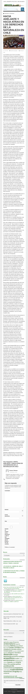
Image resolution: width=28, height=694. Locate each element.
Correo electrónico (7, 515)
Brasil (21, 646)
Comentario (7, 490)
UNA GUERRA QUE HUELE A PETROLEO (14, 594)
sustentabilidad (16, 669)
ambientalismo (9, 643)
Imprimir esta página (14, 50)
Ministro (5, 664)
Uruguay (15, 671)
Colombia (13, 649)
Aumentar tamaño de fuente (5, 50)
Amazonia (16, 642)
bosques (17, 646)
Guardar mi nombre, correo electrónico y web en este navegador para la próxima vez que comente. (7, 536)
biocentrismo (7, 646)
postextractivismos (9, 668)
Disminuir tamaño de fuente (3, 50)
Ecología (15, 654)
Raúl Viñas (6, 587)
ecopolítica (9, 658)
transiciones (8, 671)
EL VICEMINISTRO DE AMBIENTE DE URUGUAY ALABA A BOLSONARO (14, 591)
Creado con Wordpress (12, 691)
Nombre (6, 509)
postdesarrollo (9, 666)
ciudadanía (7, 649)
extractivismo (9, 660)
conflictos (19, 649)
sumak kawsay (7, 669)
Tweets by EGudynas (8, 636)
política (18, 664)
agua (11, 642)
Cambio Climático (14, 647)
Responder (4, 479)
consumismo (15, 651)
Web (6, 521)
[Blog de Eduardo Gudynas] (14, 5)
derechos (6, 652)
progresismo (19, 667)
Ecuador (16, 658)
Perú (8, 664)
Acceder (5, 691)
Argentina (18, 644)
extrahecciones (19, 660)
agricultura (7, 642)
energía (20, 658)
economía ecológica (18, 656)
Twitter (5, 580)
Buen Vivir (6, 647)
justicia (14, 662)
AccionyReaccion (14, 689)
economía (7, 656)
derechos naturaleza (14, 653)
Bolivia (12, 645)
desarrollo (8, 654)
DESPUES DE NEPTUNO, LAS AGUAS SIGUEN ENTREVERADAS (13, 588)
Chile (22, 647)
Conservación (8, 651)
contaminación (20, 651)
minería (18, 662)
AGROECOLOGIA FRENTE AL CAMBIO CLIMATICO (13, 601)
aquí (23, 614)
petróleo (13, 664)
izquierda (9, 662)
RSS (22, 9)
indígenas (5, 662)
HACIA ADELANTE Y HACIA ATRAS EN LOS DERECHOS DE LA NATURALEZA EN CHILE (13, 598)
